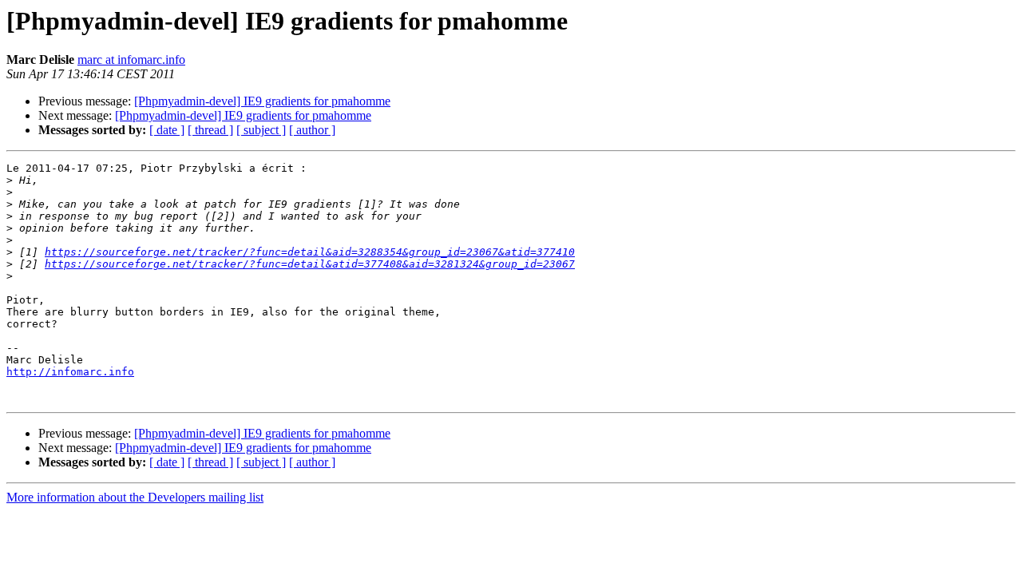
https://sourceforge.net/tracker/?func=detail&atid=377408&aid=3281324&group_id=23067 (310, 264)
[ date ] (166, 130)
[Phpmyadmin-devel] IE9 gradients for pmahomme (262, 101)
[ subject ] (261, 130)
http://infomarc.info (70, 372)
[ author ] (312, 130)
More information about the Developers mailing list (134, 497)
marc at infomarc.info (131, 59)
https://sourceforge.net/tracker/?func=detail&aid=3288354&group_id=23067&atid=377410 (310, 252)
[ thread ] (210, 130)
